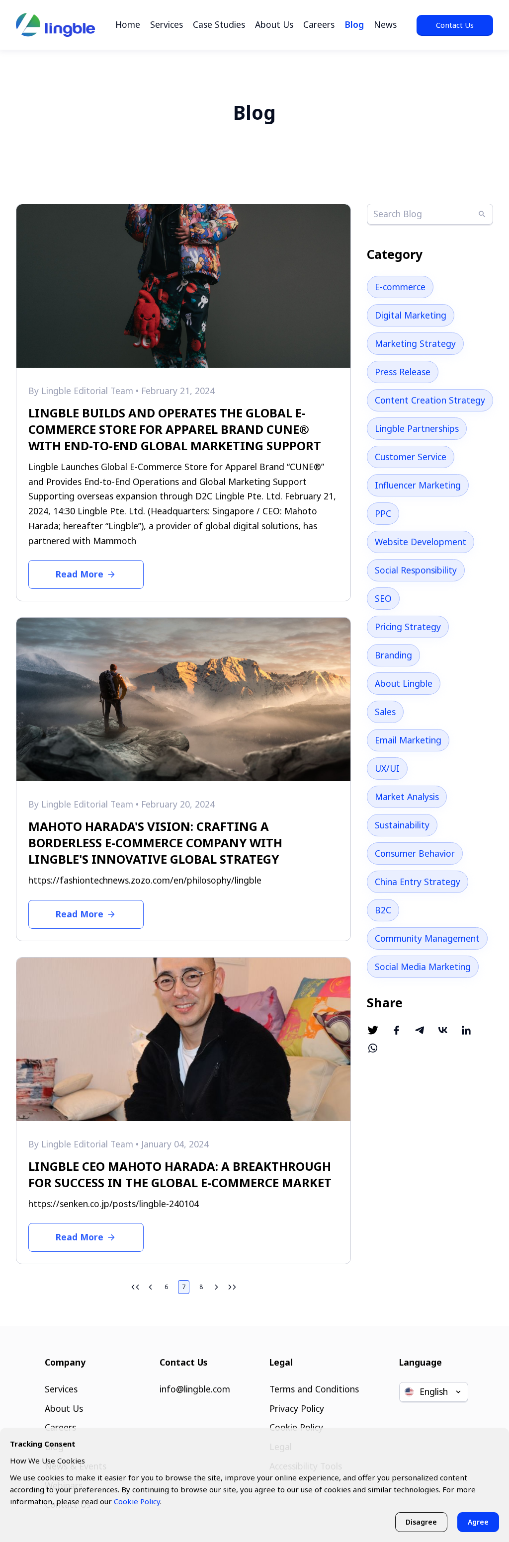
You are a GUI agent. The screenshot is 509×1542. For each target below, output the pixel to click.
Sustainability (402, 825)
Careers (319, 24)
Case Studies (219, 24)
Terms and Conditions (314, 1389)
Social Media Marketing (423, 967)
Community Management (427, 938)
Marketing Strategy (415, 343)
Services (166, 24)
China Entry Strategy (417, 882)
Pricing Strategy (408, 627)
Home (127, 24)
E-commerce (400, 287)
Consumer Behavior (415, 853)
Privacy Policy (296, 1408)
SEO (383, 598)
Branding (393, 655)
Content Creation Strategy (430, 400)
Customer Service (410, 457)
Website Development (420, 542)
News (385, 24)
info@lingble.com (195, 1389)
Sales (385, 712)
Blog (354, 24)
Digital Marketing (410, 315)
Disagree (421, 1522)
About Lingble (403, 683)
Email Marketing (408, 740)
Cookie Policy (137, 1501)
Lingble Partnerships (417, 428)
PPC (383, 513)
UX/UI (387, 768)
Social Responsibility (416, 570)
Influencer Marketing (418, 485)
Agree (478, 1522)
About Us (274, 24)
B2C (383, 910)
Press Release (402, 372)
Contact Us (455, 25)
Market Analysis (407, 797)
